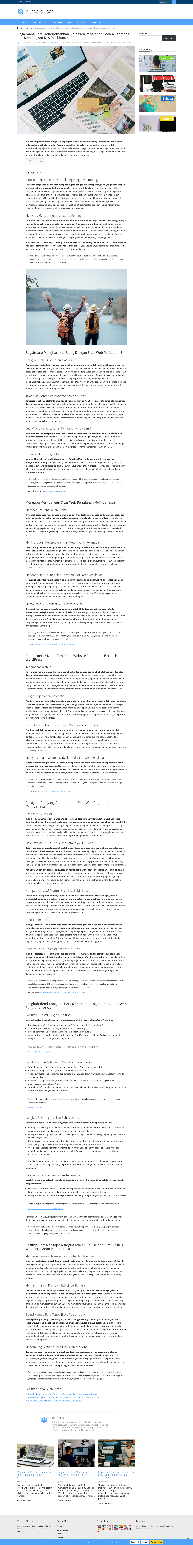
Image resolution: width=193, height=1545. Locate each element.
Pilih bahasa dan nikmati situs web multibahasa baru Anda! (55, 1400)
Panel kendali (95, 22)
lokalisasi (65, 42)
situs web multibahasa (80, 42)
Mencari (143, 33)
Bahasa (60, 1534)
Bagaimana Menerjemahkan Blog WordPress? (56, 791)
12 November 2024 (42, 42)
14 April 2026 (105, 1482)
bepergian (126, 42)
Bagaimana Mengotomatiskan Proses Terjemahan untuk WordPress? (64, 992)
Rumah (23, 22)
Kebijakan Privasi (142, 1529)
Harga (69, 22)
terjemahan (97, 42)
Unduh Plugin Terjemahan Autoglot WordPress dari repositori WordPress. (62, 1393)
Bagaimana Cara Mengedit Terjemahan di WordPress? (45, 1209)
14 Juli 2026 (23, 1482)
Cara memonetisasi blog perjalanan (53, 491)
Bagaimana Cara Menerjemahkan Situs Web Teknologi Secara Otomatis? (75, 1474)
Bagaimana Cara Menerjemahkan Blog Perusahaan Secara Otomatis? (35, 1474)
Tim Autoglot (26, 42)
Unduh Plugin (56, 22)
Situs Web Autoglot (38, 22)
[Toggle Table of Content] (40, 161)
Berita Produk (62, 1530)
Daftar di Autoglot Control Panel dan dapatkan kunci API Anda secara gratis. (63, 1397)
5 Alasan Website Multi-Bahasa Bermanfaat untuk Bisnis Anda (55, 644)
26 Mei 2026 (63, 1482)
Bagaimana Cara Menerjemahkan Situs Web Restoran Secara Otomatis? (116, 1474)
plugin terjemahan (112, 42)
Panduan (54, 42)
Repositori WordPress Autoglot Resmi (40, 1052)
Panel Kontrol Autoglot (35, 1107)
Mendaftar (81, 22)
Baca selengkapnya (24, 1500)
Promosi (60, 1537)
